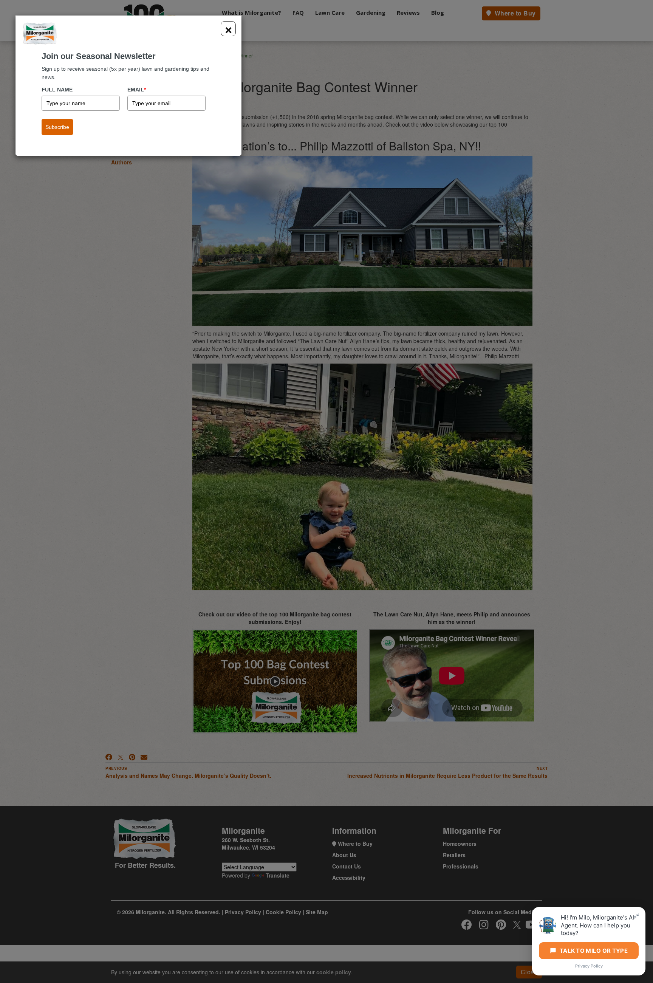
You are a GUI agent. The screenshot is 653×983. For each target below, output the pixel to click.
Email (136, 90)
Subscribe (57, 127)
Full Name (57, 90)
